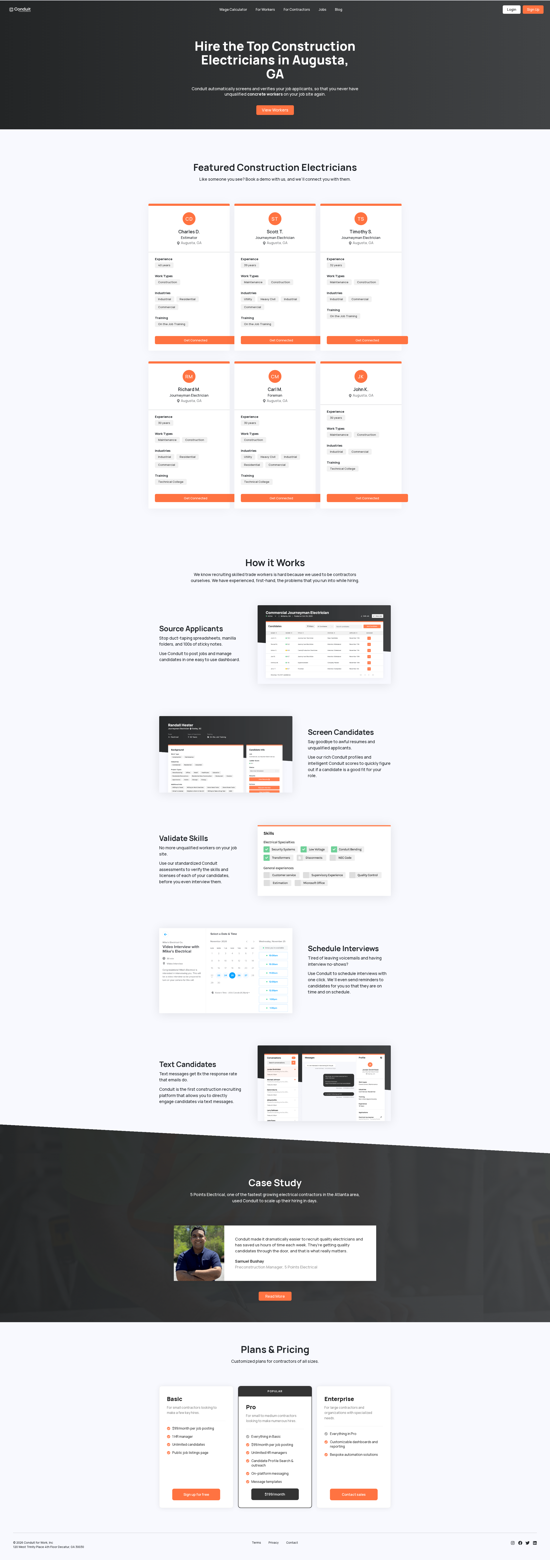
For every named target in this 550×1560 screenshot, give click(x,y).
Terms (256, 1543)
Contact (292, 1543)
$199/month (275, 1494)
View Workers (275, 110)
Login (511, 9)
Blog (338, 9)
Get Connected (195, 340)
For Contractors (297, 9)
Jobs (322, 9)
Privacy (274, 1543)
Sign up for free (196, 1494)
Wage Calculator (233, 9)
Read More (275, 1296)
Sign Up (533, 9)
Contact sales (354, 1494)
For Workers (265, 9)
